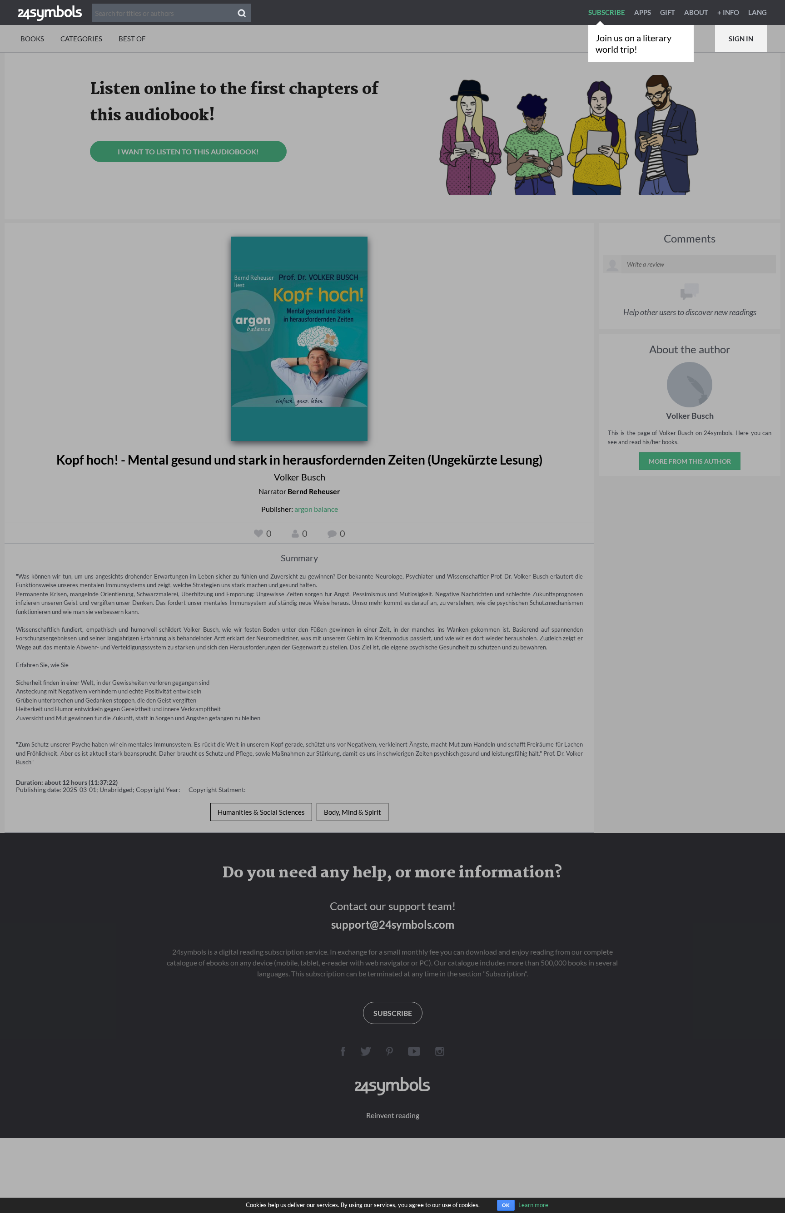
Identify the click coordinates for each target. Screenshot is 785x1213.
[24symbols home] (50, 12)
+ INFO (728, 12)
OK (506, 1205)
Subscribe (606, 12)
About (696, 12)
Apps (642, 12)
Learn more (533, 1204)
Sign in (741, 39)
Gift (667, 12)
